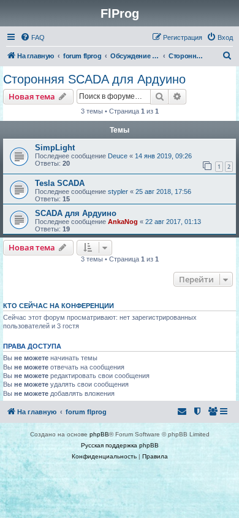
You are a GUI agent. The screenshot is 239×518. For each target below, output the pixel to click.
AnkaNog (123, 221)
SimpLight (55, 147)
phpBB (99, 434)
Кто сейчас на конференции (58, 305)
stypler (118, 191)
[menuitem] (32, 37)
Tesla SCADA (60, 183)
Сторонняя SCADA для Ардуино (94, 79)
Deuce (117, 156)
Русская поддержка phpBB (120, 445)
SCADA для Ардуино (75, 213)
